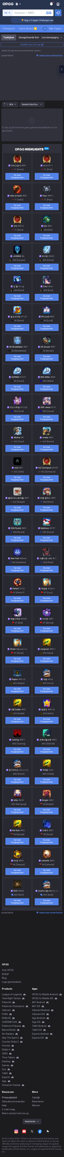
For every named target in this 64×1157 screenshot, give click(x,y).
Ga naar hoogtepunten (17, 176)
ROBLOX (6, 1018)
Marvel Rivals (9, 1030)
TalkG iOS (37, 1030)
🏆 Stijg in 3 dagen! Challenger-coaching (34, 20)
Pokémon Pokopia (11, 1026)
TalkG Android (39, 1026)
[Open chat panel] (61, 69)
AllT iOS (36, 1006)
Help (4, 1105)
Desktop (6, 1061)
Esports (6, 1077)
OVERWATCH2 (9, 1022)
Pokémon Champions (13, 1006)
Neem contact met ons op (15, 1113)
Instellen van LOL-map (30, 45)
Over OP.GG (8, 970)
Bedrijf (5, 974)
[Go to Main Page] (8, 4)
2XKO (5, 1053)
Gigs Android (38, 1018)
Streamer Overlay (11, 1085)
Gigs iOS (36, 1022)
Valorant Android (41, 1010)
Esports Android (40, 1033)
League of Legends (12, 994)
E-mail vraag (8, 1109)
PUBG (5, 1014)
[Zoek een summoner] (48, 13)
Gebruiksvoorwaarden (13, 1101)
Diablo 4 (6, 1049)
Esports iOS (38, 1037)
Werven (36, 1105)
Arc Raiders (8, 1033)
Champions (9, 28)
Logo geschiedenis (11, 982)
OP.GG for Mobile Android (45, 994)
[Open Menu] (58, 4)
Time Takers (8, 1057)
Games (5, 1065)
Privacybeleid (9, 1097)
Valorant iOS (38, 1014)
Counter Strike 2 (10, 1041)
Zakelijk (36, 1097)
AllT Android (38, 1002)
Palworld (6, 1002)
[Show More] (18, 4)
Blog (4, 978)
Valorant (6, 1010)
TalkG (5, 1073)
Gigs (4, 1081)
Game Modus (27, 28)
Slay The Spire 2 (10, 1037)
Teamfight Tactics (11, 998)
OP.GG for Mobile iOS (42, 998)
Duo (4, 1069)
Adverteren (38, 1101)
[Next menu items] (45, 28)
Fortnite (6, 1045)
